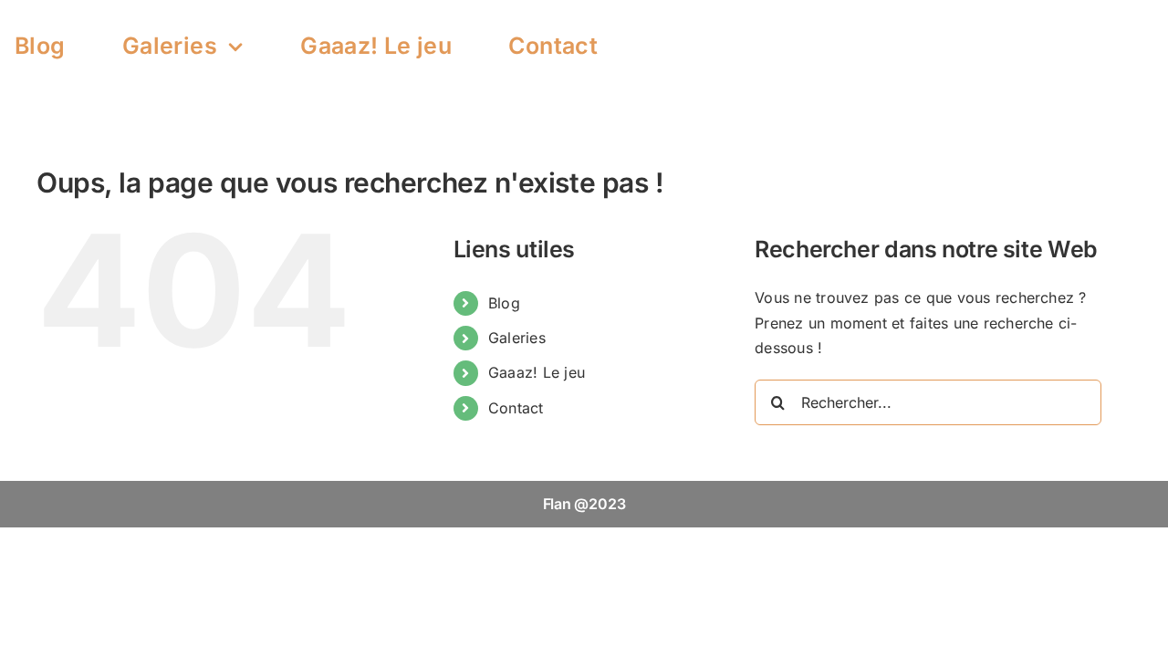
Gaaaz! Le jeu (536, 372)
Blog (504, 303)
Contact (516, 408)
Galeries (517, 337)
